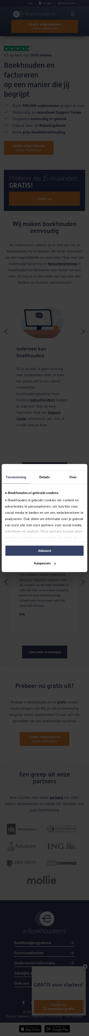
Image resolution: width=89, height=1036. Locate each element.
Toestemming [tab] (16, 477)
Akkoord (44, 550)
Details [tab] (44, 477)
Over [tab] (73, 477)
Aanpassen (42, 563)
